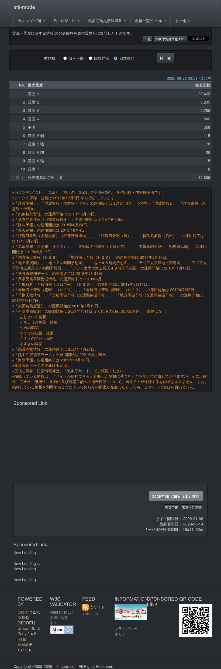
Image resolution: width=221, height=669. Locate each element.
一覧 (147, 38)
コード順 (78, 58)
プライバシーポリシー (126, 631)
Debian (24, 612)
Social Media (65, 20)
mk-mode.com (65, 666)
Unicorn (24, 628)
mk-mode (24, 7)
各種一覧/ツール (149, 20)
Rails (22, 639)
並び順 (49, 58)
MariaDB (25, 644)
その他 (181, 20)
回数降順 (128, 58)
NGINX (23, 617)
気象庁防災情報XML (105, 20)
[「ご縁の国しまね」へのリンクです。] (131, 611)
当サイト (97, 607)
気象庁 (54, 192)
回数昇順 (103, 58)
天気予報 (171, 507)
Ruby (22, 633)
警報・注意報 (192, 507)
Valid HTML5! (61, 612)
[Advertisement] (110, 446)
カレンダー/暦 (30, 20)
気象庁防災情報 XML (170, 38)
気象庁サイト (78, 370)
